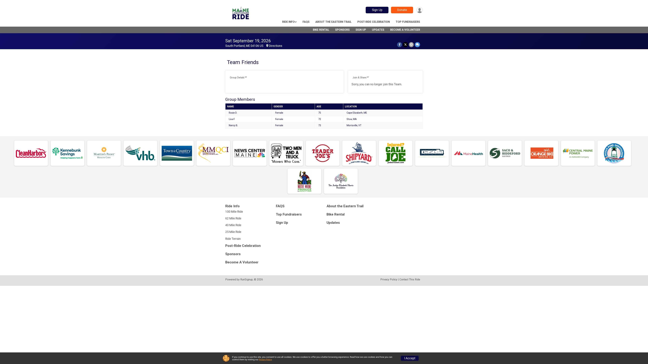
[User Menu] (419, 10)
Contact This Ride (409, 279)
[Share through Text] (417, 44)
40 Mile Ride (233, 225)
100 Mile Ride (234, 211)
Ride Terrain (233, 238)
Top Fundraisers (408, 21)
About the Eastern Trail (333, 21)
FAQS (306, 21)
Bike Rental (321, 29)
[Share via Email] (411, 44)
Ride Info (288, 21)
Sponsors (342, 29)
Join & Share (360, 77)
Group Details (237, 77)
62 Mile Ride (233, 218)
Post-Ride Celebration (373, 21)
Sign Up (377, 10)
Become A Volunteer (405, 29)
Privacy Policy (388, 279)
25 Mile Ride (233, 232)
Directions (275, 46)
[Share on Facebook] (399, 44)
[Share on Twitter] (405, 44)
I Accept (409, 358)
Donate (402, 10)
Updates (378, 29)
